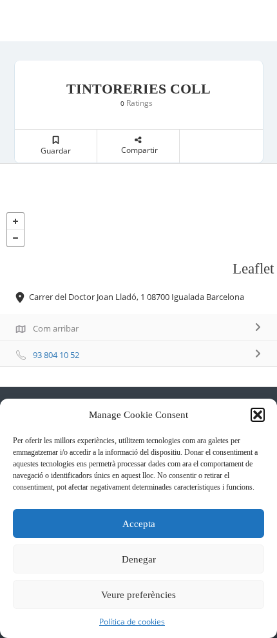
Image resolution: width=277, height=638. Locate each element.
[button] (257, 414)
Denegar (139, 559)
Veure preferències (138, 595)
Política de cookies (132, 621)
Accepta (138, 524)
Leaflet (253, 269)
